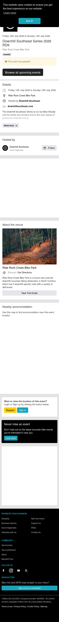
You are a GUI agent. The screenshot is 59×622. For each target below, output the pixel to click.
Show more (9, 125)
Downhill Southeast (32, 148)
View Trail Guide (29, 293)
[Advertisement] (29, 188)
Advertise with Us (9, 532)
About (4, 554)
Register (10, 410)
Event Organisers (9, 527)
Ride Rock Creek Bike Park (16, 49)
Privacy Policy (20, 606)
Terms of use (7, 606)
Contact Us (36, 532)
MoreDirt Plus (7, 559)
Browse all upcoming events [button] (22, 72)
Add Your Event (37, 518)
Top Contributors (9, 549)
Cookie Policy (33, 606)
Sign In (22, 410)
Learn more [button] (9, 12)
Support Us (36, 523)
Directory (5, 518)
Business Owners (9, 523)
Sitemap (44, 606)
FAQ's (33, 527)
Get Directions (25, 272)
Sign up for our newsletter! (29, 588)
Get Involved (7, 545)
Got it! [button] (29, 21)
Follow (51, 147)
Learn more (11, 438)
